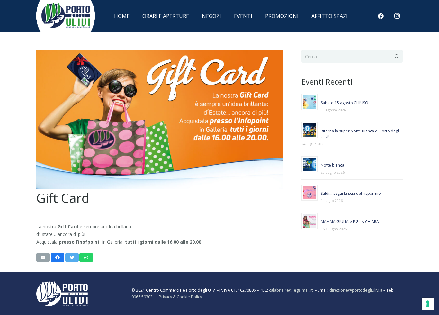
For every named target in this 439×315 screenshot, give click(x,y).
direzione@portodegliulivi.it (355, 290)
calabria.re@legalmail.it (292, 290)
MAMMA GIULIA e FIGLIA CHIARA (350, 221)
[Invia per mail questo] (43, 257)
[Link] (65, 23)
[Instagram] (397, 16)
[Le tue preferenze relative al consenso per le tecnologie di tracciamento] (428, 304)
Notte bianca (332, 165)
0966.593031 (143, 297)
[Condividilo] (57, 257)
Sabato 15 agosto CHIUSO (344, 102)
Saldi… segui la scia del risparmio (351, 193)
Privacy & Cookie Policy (180, 297)
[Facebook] (381, 16)
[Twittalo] (72, 257)
